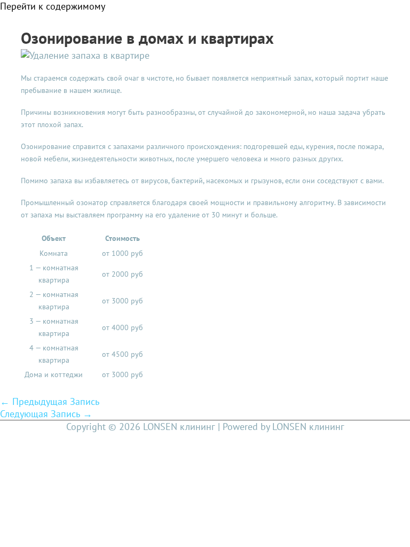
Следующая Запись (46, 414)
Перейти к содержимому (52, 6)
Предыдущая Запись (49, 401)
